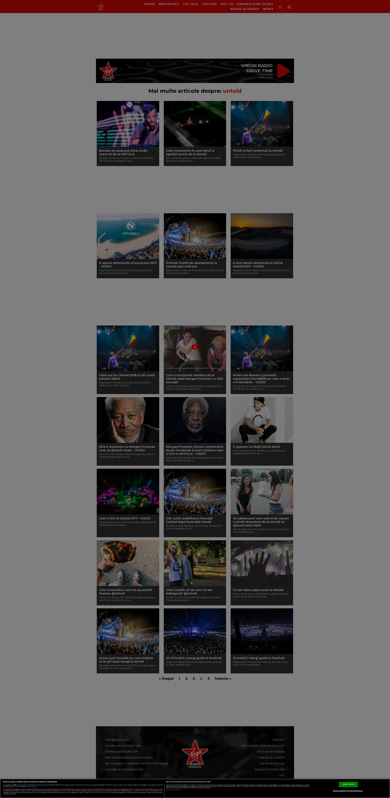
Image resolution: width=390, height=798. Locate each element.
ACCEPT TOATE (348, 784)
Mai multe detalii (31, 786)
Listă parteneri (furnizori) (173, 790)
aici (132, 790)
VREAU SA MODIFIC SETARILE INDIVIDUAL (348, 791)
